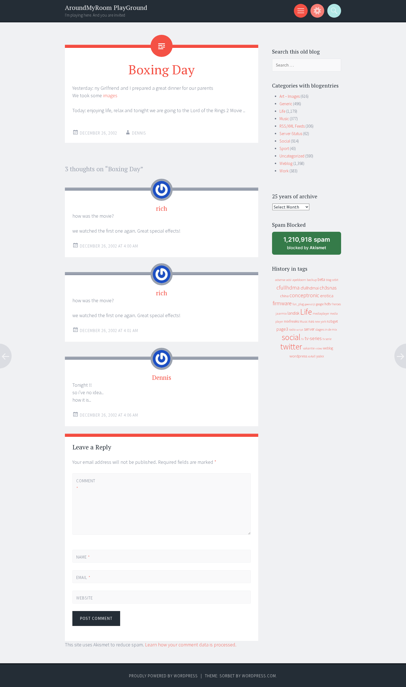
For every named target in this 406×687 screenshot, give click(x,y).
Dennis (139, 133)
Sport (284, 148)
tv (302, 339)
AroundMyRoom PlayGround (106, 7)
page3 (282, 329)
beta (321, 279)
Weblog (286, 163)
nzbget (332, 321)
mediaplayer (321, 313)
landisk (293, 313)
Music (284, 118)
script (299, 329)
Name (83, 557)
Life (282, 111)
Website (84, 598)
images (110, 95)
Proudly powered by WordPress (163, 675)
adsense (280, 280)
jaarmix (281, 313)
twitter (291, 346)
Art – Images (290, 96)
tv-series (313, 338)
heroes (336, 304)
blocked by (311, 245)
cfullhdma (288, 287)
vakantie (309, 348)
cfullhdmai (309, 288)
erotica (326, 295)
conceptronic (304, 295)
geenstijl (310, 304)
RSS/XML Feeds (292, 126)
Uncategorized (292, 156)
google (320, 304)
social (291, 337)
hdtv (328, 303)
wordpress (298, 356)
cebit (335, 280)
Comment (85, 484)
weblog (328, 348)
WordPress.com (259, 675)
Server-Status (291, 133)
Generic (286, 103)
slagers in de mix (326, 329)
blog (328, 280)
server (309, 329)
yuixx (320, 356)
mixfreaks (291, 321)
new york (320, 321)
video (318, 348)
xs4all (311, 356)
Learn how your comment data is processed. (190, 644)
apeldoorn (299, 280)
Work (284, 170)
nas (311, 321)
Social (285, 141)
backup (312, 280)
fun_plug (298, 304)
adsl (288, 280)
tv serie (327, 339)
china (284, 296)
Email (83, 577)
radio (292, 329)
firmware (282, 303)
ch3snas (328, 288)
